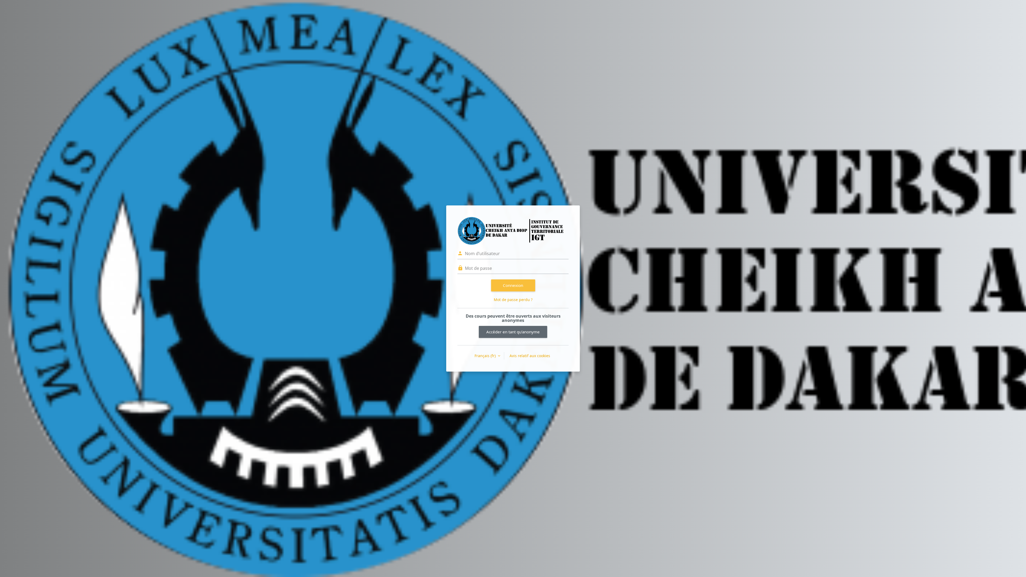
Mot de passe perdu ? (513, 299)
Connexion (513, 285)
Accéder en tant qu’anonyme (513, 331)
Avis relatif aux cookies (530, 355)
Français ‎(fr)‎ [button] (486, 355)
